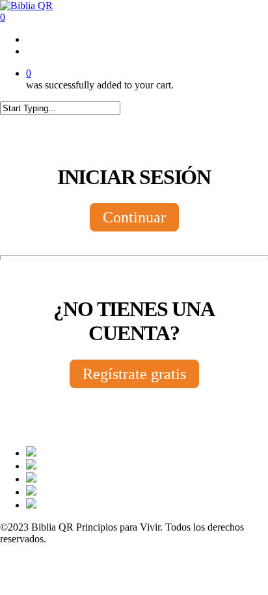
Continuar (134, 217)
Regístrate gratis (134, 373)
